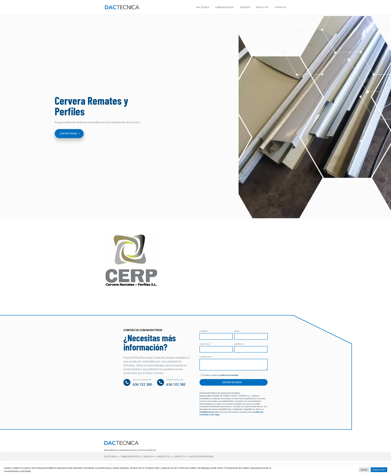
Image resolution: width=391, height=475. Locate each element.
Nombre (203, 331)
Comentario (206, 357)
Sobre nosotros (224, 7)
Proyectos (262, 7)
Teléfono (204, 344)
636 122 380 (142, 384)
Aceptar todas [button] (379, 470)
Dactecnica (202, 7)
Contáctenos (68, 133)
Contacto (280, 7)
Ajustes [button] (364, 470)
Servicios (245, 7)
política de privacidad (229, 375)
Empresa (239, 344)
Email (237, 331)
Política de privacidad (201, 456)
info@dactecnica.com (208, 412)
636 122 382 (176, 384)
